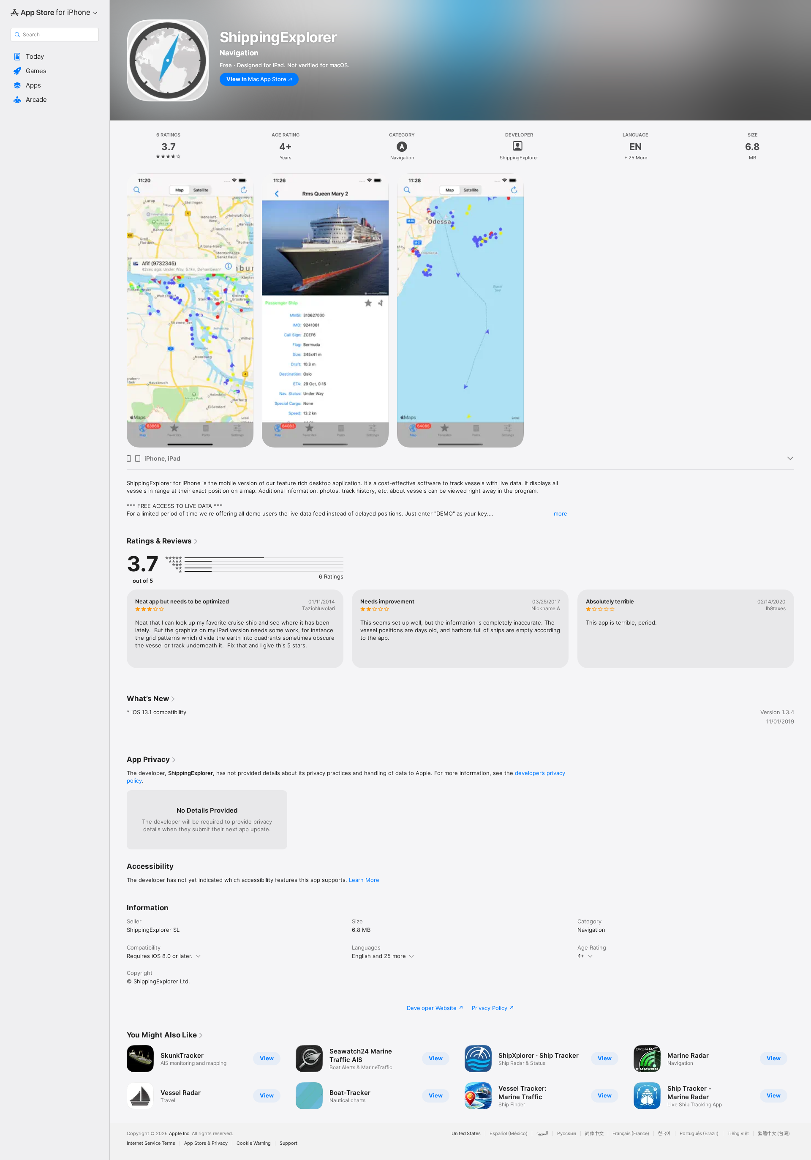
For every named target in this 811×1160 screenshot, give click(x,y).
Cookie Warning (254, 1143)
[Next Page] (802, 628)
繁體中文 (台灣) (774, 1133)
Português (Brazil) (699, 1133)
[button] (54, 56)
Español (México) (509, 1133)
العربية (542, 1133)
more (560, 513)
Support (288, 1143)
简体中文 (594, 1133)
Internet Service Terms (151, 1143)
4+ (581, 956)
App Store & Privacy (206, 1143)
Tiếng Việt (738, 1133)
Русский (566, 1133)
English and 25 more (379, 956)
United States (466, 1133)
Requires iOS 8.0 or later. (160, 956)
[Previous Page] (118, 628)
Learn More (364, 879)
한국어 (664, 1133)
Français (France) (630, 1133)
